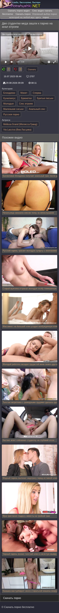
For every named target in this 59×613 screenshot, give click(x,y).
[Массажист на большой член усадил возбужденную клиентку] (29, 308)
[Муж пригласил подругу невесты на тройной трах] (29, 498)
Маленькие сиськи (13, 109)
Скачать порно (23, 14)
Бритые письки (45, 98)
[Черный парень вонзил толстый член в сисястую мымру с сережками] (29, 536)
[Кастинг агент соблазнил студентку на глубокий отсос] (29, 422)
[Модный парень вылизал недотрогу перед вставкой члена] (29, 460)
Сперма (37, 92)
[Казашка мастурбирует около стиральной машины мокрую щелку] (29, 573)
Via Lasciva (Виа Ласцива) (17, 129)
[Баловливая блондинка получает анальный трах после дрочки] (29, 158)
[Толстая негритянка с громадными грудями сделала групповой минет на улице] (29, 384)
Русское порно (11, 114)
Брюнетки (26, 98)
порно (46, 17)
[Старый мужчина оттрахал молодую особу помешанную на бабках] (29, 271)
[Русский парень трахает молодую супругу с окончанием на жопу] (29, 233)
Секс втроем (26, 103)
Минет (23, 92)
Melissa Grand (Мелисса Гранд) (20, 124)
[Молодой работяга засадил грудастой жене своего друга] (29, 346)
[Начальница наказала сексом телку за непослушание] (29, 195)
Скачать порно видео (19, 10)
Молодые (8, 103)
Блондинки (9, 92)
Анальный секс (37, 109)
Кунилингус (9, 98)
